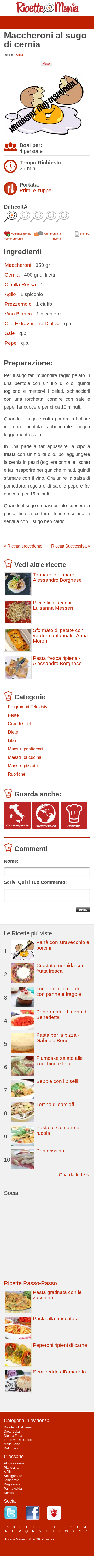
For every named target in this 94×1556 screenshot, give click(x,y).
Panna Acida (13, 1488)
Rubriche (16, 774)
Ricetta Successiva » (70, 546)
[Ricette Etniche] (45, 815)
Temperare (11, 1480)
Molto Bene (12, 1444)
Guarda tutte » (74, 1174)
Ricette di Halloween (18, 1427)
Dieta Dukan (13, 1431)
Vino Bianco (18, 314)
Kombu (9, 1493)
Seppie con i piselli (57, 1081)
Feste (13, 715)
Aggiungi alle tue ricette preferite (17, 236)
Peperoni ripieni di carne (60, 1345)
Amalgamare (13, 1476)
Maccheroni (18, 265)
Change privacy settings (72, 1539)
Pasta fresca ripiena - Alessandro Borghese (57, 661)
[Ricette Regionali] (17, 815)
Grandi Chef (19, 723)
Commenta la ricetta (52, 236)
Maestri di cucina (24, 757)
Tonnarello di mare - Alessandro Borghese (57, 577)
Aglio (10, 294)
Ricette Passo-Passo (30, 1283)
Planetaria (11, 1467)
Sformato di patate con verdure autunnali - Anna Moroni (60, 636)
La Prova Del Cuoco (18, 1440)
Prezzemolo (18, 304)
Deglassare (12, 1484)
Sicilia (19, 54)
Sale (10, 333)
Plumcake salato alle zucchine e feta (59, 1060)
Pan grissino (50, 1150)
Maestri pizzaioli (24, 766)
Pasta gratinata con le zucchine (57, 1294)
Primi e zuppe (35, 190)
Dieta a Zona (13, 1436)
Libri (12, 740)
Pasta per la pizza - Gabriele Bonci (57, 1037)
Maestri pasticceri (25, 749)
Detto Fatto (11, 1448)
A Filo (8, 1472)
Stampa (84, 233)
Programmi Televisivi (28, 707)
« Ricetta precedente (23, 546)
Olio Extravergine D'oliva (32, 323)
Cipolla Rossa (20, 284)
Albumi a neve (14, 1463)
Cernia (12, 275)
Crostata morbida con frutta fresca (60, 968)
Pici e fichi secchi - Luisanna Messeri (53, 605)
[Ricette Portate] (74, 815)
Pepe (11, 343)
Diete (13, 732)
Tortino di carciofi (55, 1104)
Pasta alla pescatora (56, 1318)
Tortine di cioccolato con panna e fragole (58, 991)
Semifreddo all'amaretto (59, 1371)
